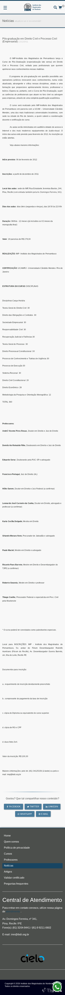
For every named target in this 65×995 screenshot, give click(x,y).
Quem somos (11, 841)
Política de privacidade (17, 847)
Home (7, 835)
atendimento (13, 911)
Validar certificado (14, 877)
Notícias (8, 865)
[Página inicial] (32, 7)
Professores (11, 859)
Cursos (8, 853)
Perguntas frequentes (16, 883)
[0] (60, 8)
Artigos (8, 871)
